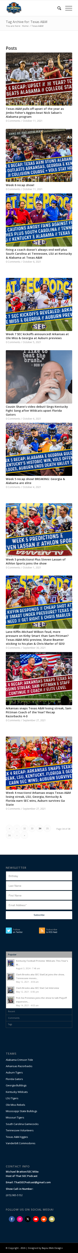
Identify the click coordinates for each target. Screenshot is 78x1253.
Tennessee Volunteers (20, 1130)
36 (9, 835)
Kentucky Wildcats (17, 1092)
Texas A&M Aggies (17, 1137)
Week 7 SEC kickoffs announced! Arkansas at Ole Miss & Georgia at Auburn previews (37, 336)
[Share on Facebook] (12, 1219)
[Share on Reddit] (44, 1219)
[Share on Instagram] (20, 1219)
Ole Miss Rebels (15, 1105)
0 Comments (13, 120)
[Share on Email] (52, 1219)
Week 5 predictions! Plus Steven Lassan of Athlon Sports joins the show (36, 561)
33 (32, 828)
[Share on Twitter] (28, 1219)
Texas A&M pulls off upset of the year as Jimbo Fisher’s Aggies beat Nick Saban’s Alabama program (35, 113)
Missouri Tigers (15, 1117)
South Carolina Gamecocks (22, 1124)
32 (24, 828)
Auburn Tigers (14, 1072)
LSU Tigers (12, 1098)
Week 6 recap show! (20, 185)
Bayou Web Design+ (52, 1247)
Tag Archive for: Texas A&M (26, 22)
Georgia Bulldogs (16, 1085)
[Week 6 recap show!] (39, 155)
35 (47, 828)
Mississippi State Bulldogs (21, 1111)
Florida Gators (14, 1079)
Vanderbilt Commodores (20, 1143)
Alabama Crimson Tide (19, 1060)
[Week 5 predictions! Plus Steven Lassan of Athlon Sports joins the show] (39, 529)
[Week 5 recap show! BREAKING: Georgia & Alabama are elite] (39, 449)
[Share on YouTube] (36, 1219)
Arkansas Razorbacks (19, 1066)
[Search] (57, 8)
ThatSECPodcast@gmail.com (32, 1182)
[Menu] (66, 8)
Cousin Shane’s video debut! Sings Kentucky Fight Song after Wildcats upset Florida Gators (37, 410)
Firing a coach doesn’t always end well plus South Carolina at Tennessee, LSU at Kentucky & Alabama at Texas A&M (39, 253)
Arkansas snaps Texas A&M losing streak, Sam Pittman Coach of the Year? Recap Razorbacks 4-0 (38, 712)
